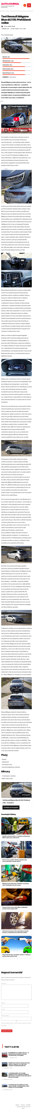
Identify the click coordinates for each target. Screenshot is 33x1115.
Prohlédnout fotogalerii (11, 807)
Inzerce (17, 1105)
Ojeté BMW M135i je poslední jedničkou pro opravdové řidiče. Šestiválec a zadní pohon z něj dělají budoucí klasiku (19, 1075)
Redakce (23, 1105)
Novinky (13, 28)
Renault (17, 28)
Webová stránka (5, 1015)
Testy (21, 28)
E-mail (3, 1009)
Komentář (4, 983)
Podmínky (28, 1105)
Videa (24, 28)
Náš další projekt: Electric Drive (23, 1107)
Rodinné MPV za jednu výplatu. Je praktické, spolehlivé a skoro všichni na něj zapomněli (18, 1054)
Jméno (3, 1002)
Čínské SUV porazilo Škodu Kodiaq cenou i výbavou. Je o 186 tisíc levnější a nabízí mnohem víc (19, 1064)
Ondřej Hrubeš (11, 26)
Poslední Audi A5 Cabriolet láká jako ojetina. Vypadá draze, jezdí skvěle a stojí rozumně (18, 1086)
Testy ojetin (11, 1046)
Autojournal (10, 4)
